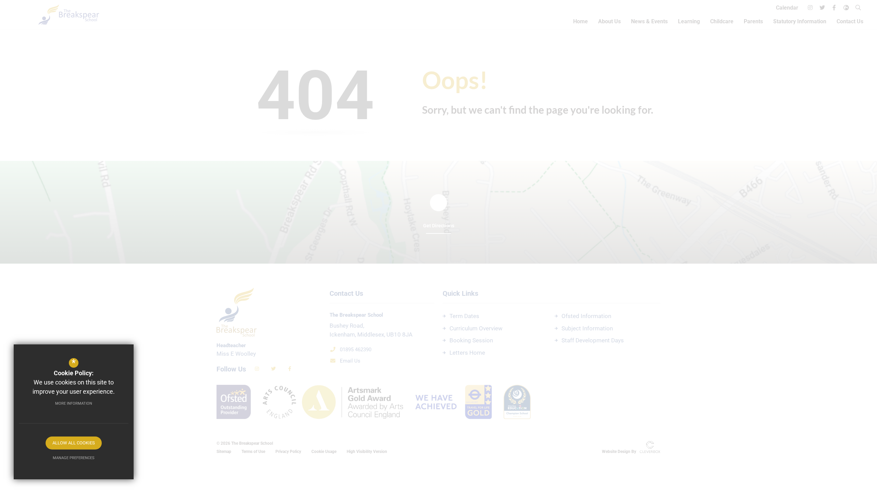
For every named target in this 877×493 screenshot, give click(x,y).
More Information (73, 403)
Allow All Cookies (73, 442)
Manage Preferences (74, 458)
